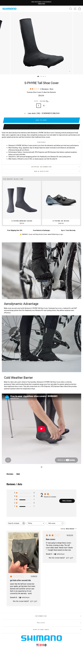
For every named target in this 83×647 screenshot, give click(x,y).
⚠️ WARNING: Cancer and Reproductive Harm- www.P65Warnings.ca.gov (41, 234)
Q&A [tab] (18, 474)
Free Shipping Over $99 (14, 230)
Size (40, 101)
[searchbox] (14, 523)
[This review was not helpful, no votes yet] (35, 601)
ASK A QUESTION (41, 171)
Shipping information (41, 167)
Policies (41, 622)
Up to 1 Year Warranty (68, 230)
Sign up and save (41, 629)
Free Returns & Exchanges (41, 230)
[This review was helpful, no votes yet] (31, 601)
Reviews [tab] (10, 474)
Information (41, 616)
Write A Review (67, 501)
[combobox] (36, 523)
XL (44, 106)
